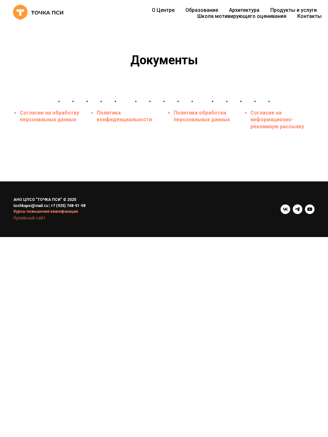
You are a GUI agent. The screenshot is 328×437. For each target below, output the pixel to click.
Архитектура (244, 10)
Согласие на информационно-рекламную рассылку (277, 120)
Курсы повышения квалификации (45, 211)
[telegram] (297, 209)
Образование (201, 10)
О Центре (163, 10)
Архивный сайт (29, 217)
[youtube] (310, 209)
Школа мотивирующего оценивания (241, 16)
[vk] (285, 209)
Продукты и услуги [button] (293, 10)
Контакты (309, 16)
